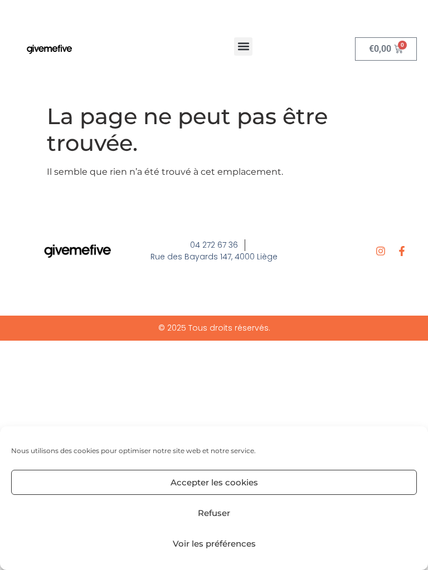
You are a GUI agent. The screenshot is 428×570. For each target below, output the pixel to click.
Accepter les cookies (214, 482)
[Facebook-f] (402, 251)
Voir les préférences (214, 543)
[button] (243, 46)
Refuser (214, 513)
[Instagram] (381, 251)
